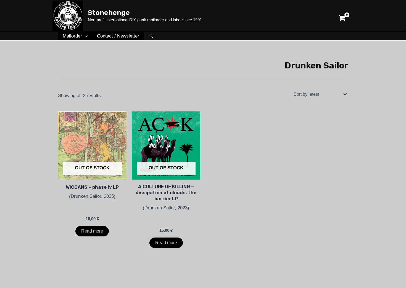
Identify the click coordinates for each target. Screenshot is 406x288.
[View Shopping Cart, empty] (342, 16)
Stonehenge (109, 13)
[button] (85, 36)
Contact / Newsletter (118, 36)
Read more (92, 231)
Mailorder (72, 36)
